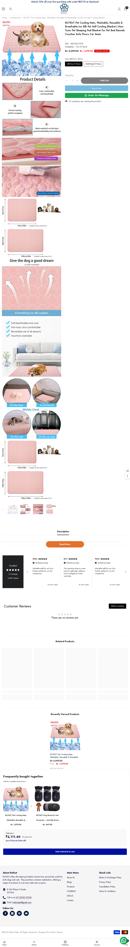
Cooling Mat (15, 17)
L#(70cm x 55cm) (74, 63)
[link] (17, 691)
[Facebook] (5, 913)
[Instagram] (12, 913)
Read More (65, 544)
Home (4, 17)
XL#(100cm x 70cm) (93, 63)
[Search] (10, 9)
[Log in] (119, 8)
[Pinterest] (19, 913)
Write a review (117, 606)
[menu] (3, 8)
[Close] (48, 926)
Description (63, 531)
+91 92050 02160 (23, 897)
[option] (12, 509)
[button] (3, 509)
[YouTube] (26, 913)
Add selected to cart (65, 852)
